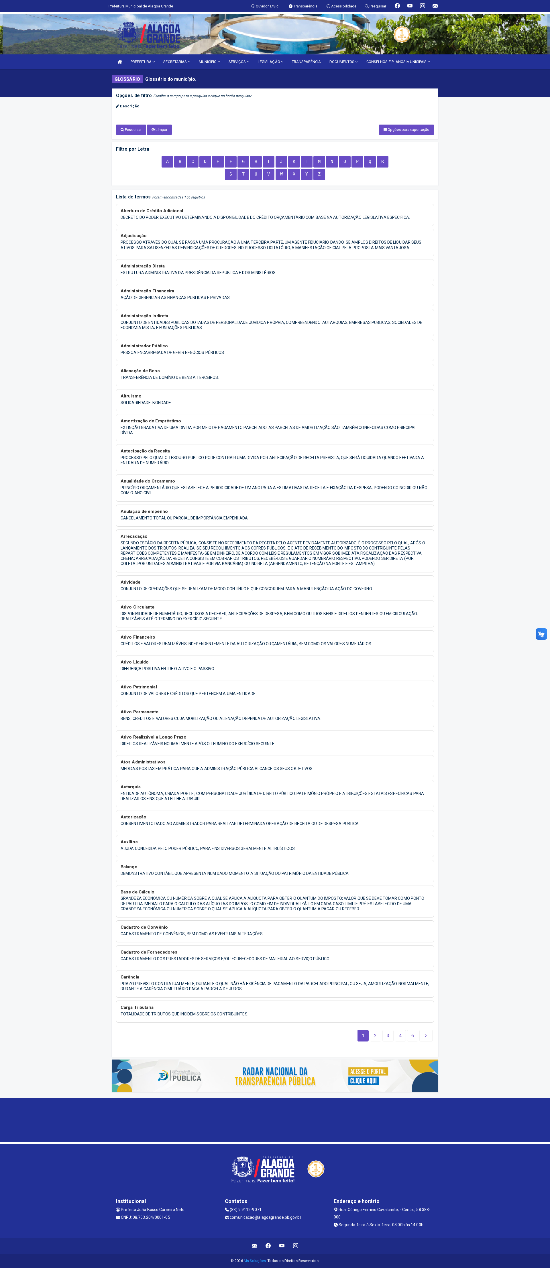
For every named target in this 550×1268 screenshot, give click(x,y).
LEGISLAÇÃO (269, 62)
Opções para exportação (408, 129)
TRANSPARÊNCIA (306, 62)
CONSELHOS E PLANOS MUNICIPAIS (397, 62)
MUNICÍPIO (208, 62)
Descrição (129, 106)
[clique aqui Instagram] (296, 1246)
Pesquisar (133, 129)
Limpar (161, 129)
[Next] (426, 1036)
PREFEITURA (141, 62)
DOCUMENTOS (342, 62)
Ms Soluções (255, 1261)
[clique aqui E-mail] (255, 1246)
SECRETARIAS (175, 62)
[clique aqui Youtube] (282, 1246)
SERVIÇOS (238, 62)
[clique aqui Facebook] (268, 1246)
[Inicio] (120, 61)
